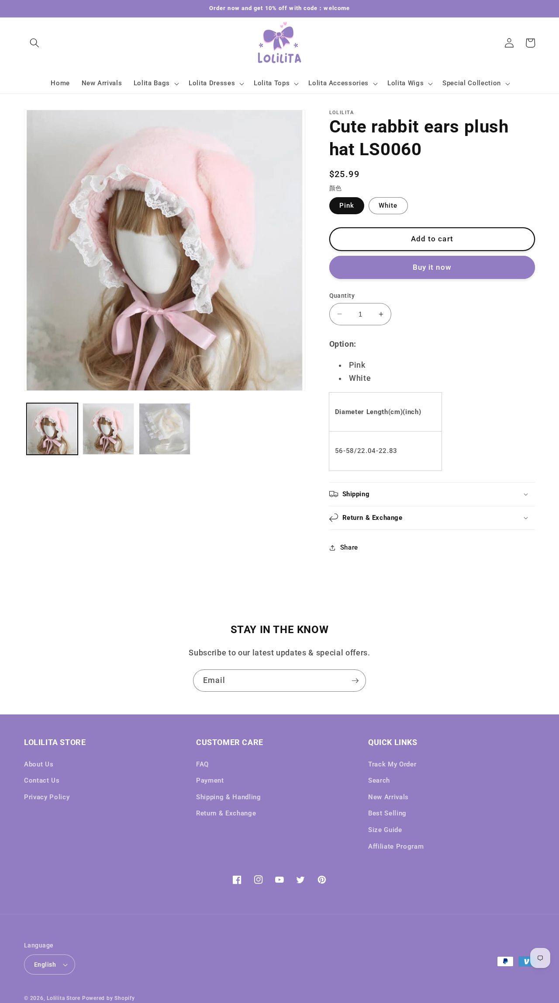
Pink (346, 205)
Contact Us (42, 780)
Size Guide (385, 830)
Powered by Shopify (108, 998)
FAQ (202, 764)
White (388, 205)
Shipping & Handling (228, 797)
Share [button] (349, 547)
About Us (38, 764)
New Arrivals (388, 797)
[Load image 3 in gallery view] (108, 429)
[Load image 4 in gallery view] (164, 429)
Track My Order (392, 764)
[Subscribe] (355, 680)
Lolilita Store (63, 998)
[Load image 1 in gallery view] (52, 429)
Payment (210, 780)
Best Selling (387, 813)
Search (379, 780)
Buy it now (432, 267)
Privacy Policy (46, 797)
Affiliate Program (396, 846)
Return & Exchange (226, 813)
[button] (34, 42)
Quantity (342, 295)
